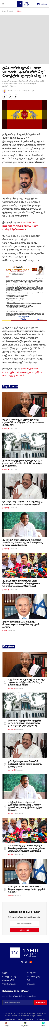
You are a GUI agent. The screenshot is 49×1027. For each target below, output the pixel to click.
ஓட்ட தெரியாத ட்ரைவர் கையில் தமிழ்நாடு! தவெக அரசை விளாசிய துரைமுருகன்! (22, 503)
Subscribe (24, 930)
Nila (11, 91)
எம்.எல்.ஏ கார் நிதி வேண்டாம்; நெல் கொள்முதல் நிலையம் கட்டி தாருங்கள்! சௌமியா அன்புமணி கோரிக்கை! (21, 584)
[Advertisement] (24, 39)
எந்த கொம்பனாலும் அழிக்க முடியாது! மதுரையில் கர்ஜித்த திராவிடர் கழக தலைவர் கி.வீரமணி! (24, 422)
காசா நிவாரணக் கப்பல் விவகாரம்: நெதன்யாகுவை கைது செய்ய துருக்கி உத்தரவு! (20, 624)
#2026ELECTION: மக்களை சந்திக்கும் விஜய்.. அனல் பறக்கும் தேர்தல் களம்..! (20, 226)
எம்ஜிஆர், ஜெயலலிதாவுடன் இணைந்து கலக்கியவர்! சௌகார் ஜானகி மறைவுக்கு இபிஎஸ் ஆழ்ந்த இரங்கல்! (22, 543)
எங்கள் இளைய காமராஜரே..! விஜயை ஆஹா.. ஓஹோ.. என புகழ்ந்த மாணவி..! (23, 372)
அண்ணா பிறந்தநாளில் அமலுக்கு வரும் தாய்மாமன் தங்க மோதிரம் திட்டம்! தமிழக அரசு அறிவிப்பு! (22, 463)
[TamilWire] (24, 4)
